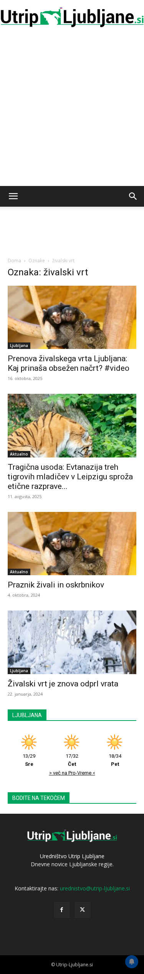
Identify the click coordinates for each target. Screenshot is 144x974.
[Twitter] (82, 910)
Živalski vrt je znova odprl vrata (63, 683)
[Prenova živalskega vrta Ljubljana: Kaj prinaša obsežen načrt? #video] (72, 317)
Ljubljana (19, 345)
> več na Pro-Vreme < (72, 773)
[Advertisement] (72, 110)
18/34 (115, 760)
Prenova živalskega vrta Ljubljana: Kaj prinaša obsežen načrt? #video (68, 363)
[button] (13, 196)
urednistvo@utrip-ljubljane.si (95, 888)
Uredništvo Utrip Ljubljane (72, 856)
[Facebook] (62, 910)
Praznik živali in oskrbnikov (56, 584)
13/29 (29, 760)
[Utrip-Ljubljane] (72, 17)
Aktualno (19, 454)
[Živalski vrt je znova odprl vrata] (72, 642)
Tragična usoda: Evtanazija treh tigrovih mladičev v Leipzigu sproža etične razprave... (70, 476)
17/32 (72, 760)
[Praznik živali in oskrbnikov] (72, 543)
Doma (14, 260)
